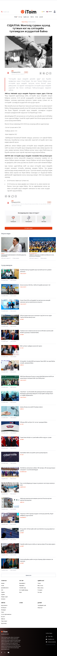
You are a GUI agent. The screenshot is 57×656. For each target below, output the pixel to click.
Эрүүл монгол (4, 605)
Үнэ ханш (40, 592)
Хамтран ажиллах (52, 642)
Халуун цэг (40, 607)
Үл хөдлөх (40, 590)
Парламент (21, 585)
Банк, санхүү (40, 588)
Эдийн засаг (26, 17)
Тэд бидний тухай (42, 605)
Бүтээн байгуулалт (33, 253)
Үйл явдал (3, 610)
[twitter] (44, 73)
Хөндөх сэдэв (4, 597)
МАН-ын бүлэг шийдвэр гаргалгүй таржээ (31, 346)
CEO (2, 590)
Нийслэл (22, 502)
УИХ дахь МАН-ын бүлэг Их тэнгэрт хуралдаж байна (33, 422)
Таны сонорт (23, 273)
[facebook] (40, 73)
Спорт (2, 612)
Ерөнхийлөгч (23, 517)
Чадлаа (3, 592)
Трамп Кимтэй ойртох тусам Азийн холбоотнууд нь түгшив (35, 437)
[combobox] (11, 11)
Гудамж (3, 594)
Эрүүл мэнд (3, 623)
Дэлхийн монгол (4, 588)
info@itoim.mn (51, 639)
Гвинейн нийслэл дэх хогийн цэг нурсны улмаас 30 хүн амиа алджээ (37, 544)
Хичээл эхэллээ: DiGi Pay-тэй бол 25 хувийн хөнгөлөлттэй (35, 285)
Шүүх (20, 592)
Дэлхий (41, 17)
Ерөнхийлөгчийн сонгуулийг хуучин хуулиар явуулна (33, 453)
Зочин (36, 17)
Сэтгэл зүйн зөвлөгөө (6, 614)
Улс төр (20, 17)
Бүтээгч (3, 616)
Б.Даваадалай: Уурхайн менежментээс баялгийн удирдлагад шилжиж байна (13, 255)
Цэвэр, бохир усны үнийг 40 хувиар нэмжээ (31, 407)
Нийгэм (32, 17)
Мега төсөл (40, 585)
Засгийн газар (23, 471)
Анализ (2, 583)
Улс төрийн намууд (23, 590)
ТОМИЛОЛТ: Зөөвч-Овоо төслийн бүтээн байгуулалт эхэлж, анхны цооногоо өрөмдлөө (41, 255)
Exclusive (3, 599)
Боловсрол (3, 607)
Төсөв (39, 583)
